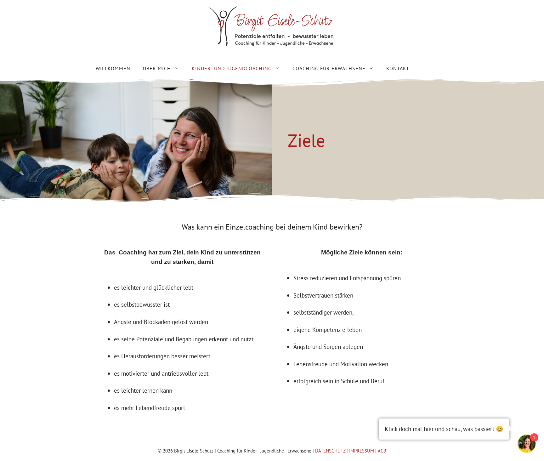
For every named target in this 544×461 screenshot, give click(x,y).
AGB (382, 451)
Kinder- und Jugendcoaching (232, 68)
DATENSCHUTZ (330, 451)
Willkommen (113, 68)
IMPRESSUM (361, 451)
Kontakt (397, 68)
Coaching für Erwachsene (329, 68)
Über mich (157, 68)
